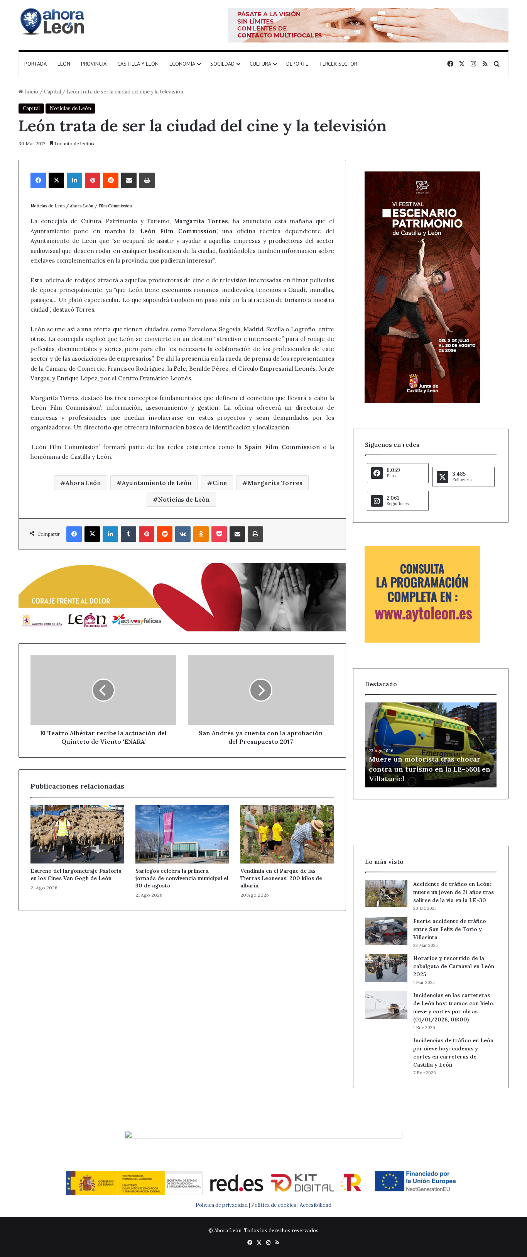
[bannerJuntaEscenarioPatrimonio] (422, 401)
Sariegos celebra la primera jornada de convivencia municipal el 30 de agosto (181, 878)
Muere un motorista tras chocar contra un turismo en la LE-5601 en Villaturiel (429, 769)
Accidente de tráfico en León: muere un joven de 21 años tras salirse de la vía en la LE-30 (453, 892)
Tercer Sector (338, 63)
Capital (52, 91)
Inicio (30, 91)
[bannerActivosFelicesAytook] (182, 596)
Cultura (260, 63)
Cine (220, 483)
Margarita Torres (275, 483)
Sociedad (222, 63)
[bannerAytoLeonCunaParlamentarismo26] (422, 641)
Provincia (93, 63)
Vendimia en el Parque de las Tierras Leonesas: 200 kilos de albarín (281, 878)
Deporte (297, 63)
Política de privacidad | (223, 1205)
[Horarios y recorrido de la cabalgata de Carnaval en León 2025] (386, 968)
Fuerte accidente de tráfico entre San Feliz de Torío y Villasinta (449, 929)
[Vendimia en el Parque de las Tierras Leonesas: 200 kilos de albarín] (287, 834)
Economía (182, 63)
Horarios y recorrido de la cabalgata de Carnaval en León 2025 (453, 966)
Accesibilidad (315, 1205)
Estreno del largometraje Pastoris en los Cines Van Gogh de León (75, 874)
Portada (35, 63)
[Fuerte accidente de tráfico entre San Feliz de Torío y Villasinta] (386, 931)
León (63, 63)
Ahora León (83, 483)
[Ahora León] (53, 21)
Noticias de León (70, 108)
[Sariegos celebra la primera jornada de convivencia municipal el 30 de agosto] (182, 834)
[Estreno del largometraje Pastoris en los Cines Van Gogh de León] (77, 834)
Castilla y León (138, 63)
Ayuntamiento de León (157, 483)
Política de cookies (273, 1205)
